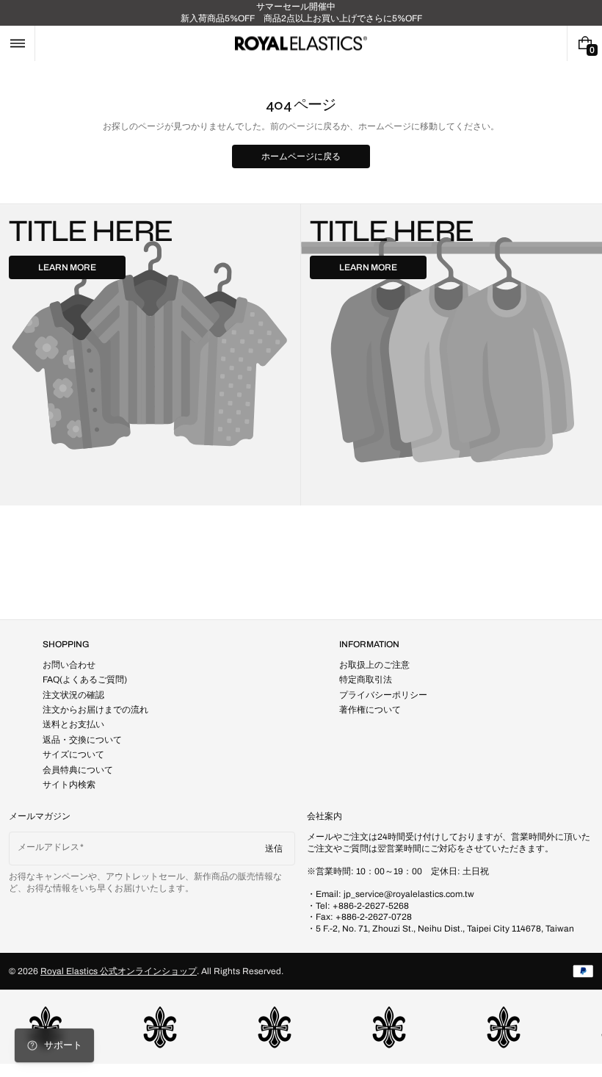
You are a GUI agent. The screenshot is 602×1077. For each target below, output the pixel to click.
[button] (17, 43)
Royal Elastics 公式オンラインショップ (118, 971)
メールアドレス (48, 847)
